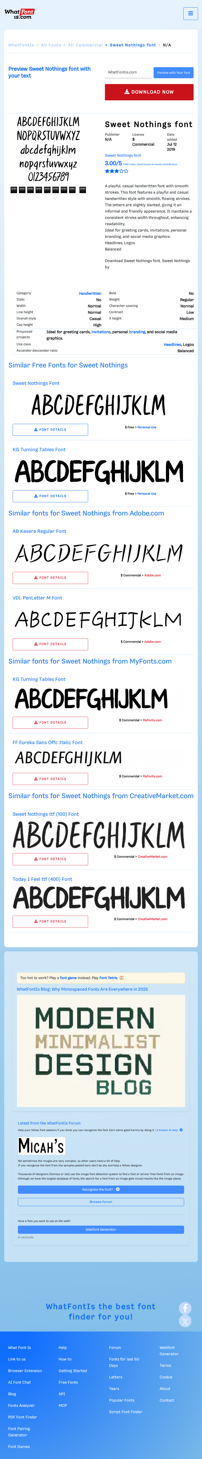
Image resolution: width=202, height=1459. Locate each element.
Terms (165, 1366)
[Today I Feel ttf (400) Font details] (99, 898)
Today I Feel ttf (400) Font (42, 879)
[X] (185, 1321)
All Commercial (85, 45)
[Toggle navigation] (190, 13)
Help (63, 1348)
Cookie (166, 1377)
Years (114, 1389)
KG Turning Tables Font (39, 449)
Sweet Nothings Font (36, 383)
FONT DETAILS (52, 429)
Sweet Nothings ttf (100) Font (46, 814)
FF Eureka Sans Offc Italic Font (48, 742)
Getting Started (73, 1371)
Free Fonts (68, 1383)
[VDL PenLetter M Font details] (99, 619)
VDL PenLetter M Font (37, 598)
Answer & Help (168, 1130)
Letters (115, 1377)
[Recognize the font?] (101, 1146)
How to (65, 1359)
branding (137, 332)
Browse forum (101, 1202)
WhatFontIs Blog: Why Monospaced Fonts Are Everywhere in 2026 (82, 989)
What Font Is (19, 1348)
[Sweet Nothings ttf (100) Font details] (99, 835)
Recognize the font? (98, 1189)
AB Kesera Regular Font (39, 531)
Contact (167, 1400)
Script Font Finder (125, 1412)
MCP (63, 1406)
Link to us (17, 1359)
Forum (115, 1348)
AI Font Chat (19, 1383)
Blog (12, 1394)
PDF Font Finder (22, 1417)
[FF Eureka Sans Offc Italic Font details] (99, 759)
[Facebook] (185, 1308)
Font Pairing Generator (19, 1432)
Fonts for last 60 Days (124, 1362)
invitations (101, 332)
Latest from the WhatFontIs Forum (49, 1123)
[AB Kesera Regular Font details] (99, 553)
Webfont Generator (101, 1229)
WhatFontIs (21, 45)
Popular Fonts (121, 1400)
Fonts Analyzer (21, 1406)
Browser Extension (25, 1371)
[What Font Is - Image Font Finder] (20, 13)
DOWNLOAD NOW (152, 92)
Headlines (172, 345)
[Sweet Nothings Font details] (99, 404)
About (165, 1389)
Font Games (19, 1447)
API (62, 1394)
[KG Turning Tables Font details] (99, 471)
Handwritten (90, 294)
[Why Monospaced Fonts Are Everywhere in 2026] (101, 1051)
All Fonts (51, 45)
